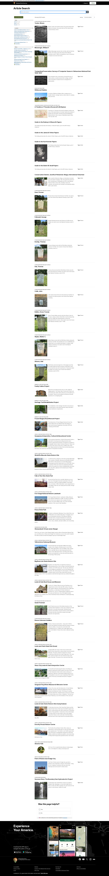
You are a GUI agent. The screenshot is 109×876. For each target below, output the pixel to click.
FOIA (14, 870)
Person (15, 24)
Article (15, 21)
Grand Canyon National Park (19, 42)
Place (15, 23)
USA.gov (79, 866)
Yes (42, 809)
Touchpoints (65, 817)
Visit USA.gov (44, 873)
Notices (36, 866)
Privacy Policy (16, 868)
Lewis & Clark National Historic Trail (21, 29)
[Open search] (32, 28)
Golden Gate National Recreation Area (21, 31)
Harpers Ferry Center (18, 60)
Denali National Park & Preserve (20, 38)
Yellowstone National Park (19, 32)
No (41, 813)
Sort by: (81, 17)
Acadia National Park (18, 34)
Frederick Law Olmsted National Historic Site (23, 39)
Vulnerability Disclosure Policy (62, 870)
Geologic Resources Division (20, 50)
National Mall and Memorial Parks (21, 37)
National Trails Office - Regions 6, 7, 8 (21, 48)
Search (86, 3)
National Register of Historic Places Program (23, 56)
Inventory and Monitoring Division (21, 54)
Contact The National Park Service (42, 868)
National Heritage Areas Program (21, 59)
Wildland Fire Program (18, 55)
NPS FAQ (37, 870)
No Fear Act (58, 866)
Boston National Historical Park (20, 35)
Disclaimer (58, 868)
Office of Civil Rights (81, 868)
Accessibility (16, 866)
